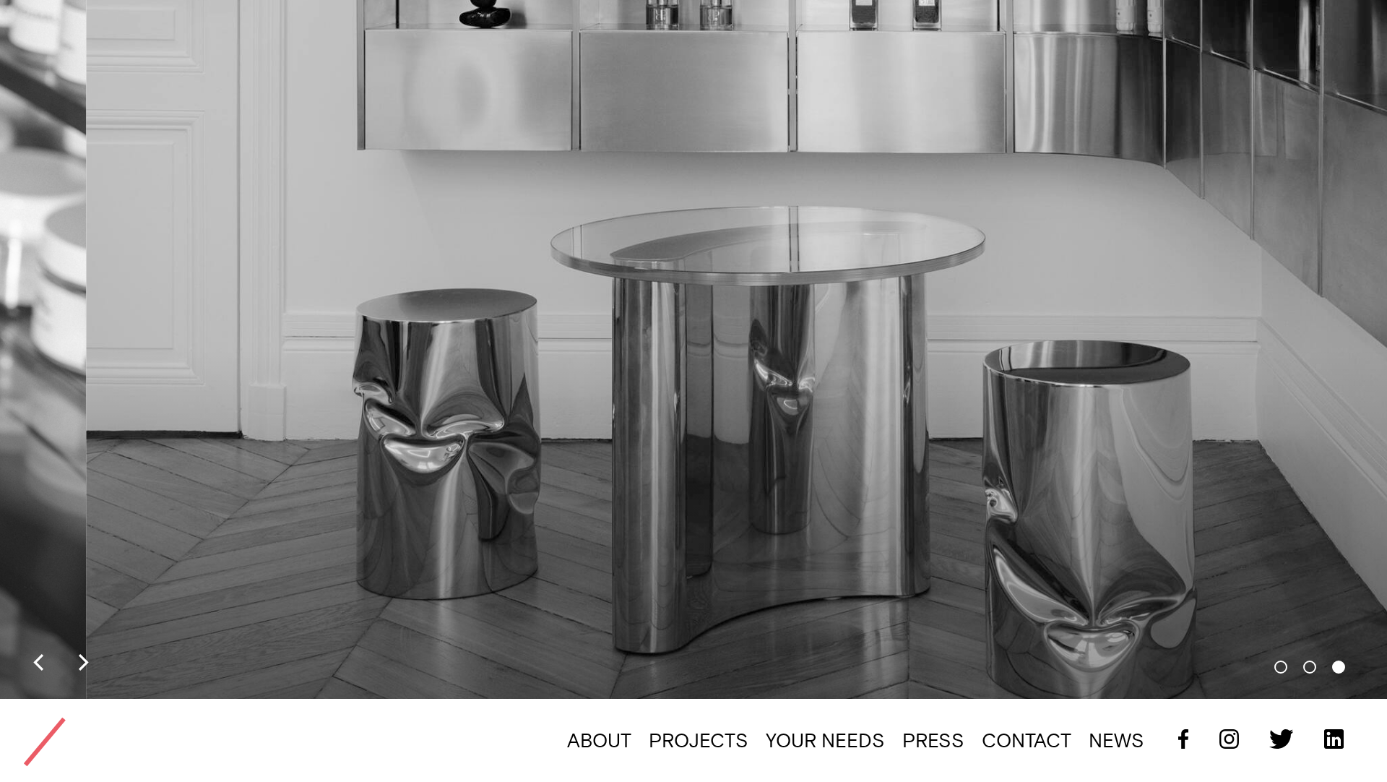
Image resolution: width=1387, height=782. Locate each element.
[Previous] (40, 663)
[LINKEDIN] (1326, 740)
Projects (698, 740)
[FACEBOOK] (1175, 740)
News (1116, 740)
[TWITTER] (1273, 740)
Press (933, 740)
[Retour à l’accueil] (45, 742)
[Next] (82, 663)
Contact (1026, 740)
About (599, 740)
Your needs (825, 740)
